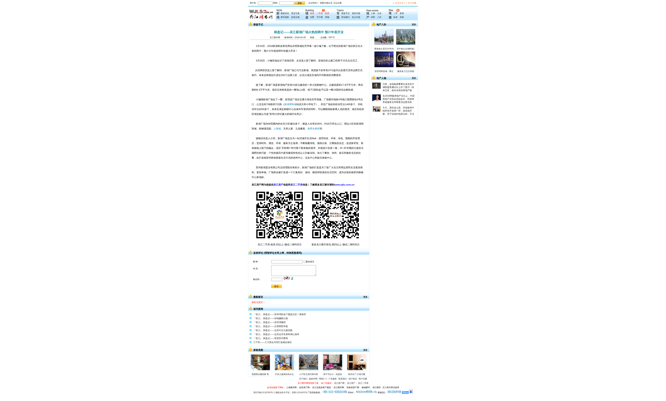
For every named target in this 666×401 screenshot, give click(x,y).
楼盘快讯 (285, 13)
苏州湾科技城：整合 (384, 71)
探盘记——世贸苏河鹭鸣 (275, 338)
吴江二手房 (297, 184)
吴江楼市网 (275, 37)
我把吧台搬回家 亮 (260, 374)
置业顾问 (345, 17)
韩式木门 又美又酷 (356, 374)
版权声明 (313, 379)
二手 (395, 13)
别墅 (312, 17)
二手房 (320, 13)
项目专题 (356, 13)
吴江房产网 (339, 383)
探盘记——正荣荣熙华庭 (275, 326)
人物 (373, 13)
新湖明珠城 (290, 104)
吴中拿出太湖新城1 (406, 49)
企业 (379, 13)
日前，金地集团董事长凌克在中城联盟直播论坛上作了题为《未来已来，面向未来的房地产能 (398, 87)
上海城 (277, 128)
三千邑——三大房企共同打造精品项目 (272, 342)
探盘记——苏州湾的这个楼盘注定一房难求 (284, 314)
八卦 (379, 17)
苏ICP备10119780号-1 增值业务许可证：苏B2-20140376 (280, 392)
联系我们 (343, 379)
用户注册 (363, 379)
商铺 (327, 17)
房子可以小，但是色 (332, 374)
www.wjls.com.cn (344, 184)
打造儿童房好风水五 (284, 374)
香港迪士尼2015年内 (384, 49)
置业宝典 (295, 13)
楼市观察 (285, 17)
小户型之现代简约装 (308, 374)
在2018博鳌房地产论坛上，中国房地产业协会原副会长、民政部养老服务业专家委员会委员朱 (399, 99)
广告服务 (332, 379)
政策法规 (295, 17)
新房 (312, 13)
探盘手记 (345, 13)
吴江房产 (278, 184)
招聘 (373, 17)
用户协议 (353, 379)
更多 (365, 297)
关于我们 (303, 379)
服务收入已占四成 (405, 71)
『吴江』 (257, 314)
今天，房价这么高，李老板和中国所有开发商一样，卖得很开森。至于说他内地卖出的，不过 (398, 110)
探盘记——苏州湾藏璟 (274, 322)
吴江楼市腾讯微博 (390, 387)
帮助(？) (323, 379)
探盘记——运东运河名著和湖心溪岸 (281, 334)
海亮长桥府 (314, 128)
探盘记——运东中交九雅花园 (277, 330)
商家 (402, 17)
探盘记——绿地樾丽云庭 (275, 318)
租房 (327, 13)
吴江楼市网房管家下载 (308, 383)
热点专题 (356, 17)
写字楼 (320, 17)
